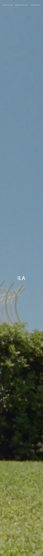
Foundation (35, 5)
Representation (21, 5)
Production (8, 5)
